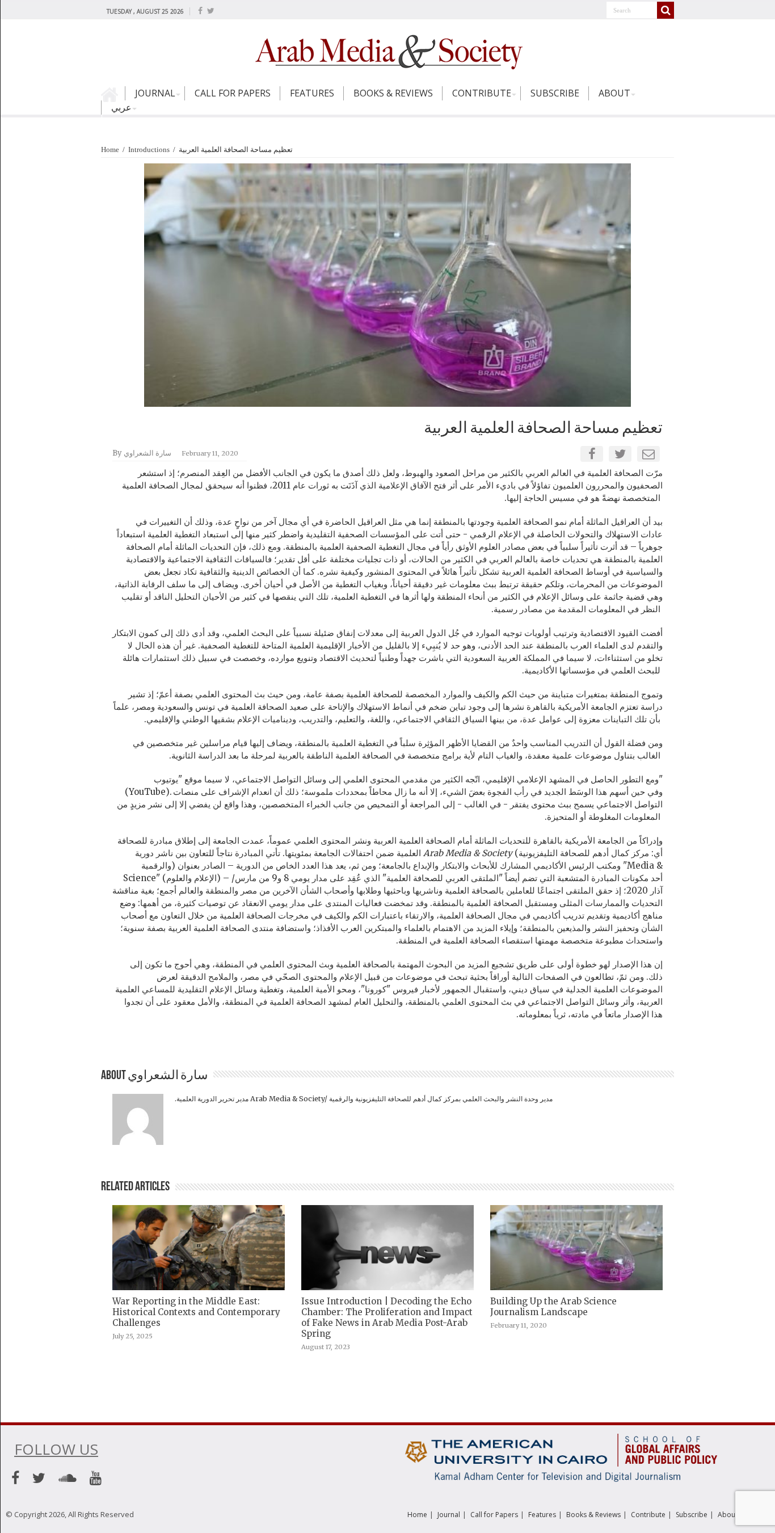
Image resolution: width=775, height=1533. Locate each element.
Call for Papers (233, 93)
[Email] (648, 454)
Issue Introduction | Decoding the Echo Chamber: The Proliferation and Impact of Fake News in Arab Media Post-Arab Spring (387, 1317)
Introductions (149, 149)
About (614, 93)
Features (312, 93)
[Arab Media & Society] (387, 50)
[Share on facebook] (592, 454)
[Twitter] (211, 11)
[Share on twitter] (620, 454)
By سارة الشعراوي (141, 453)
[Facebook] (200, 11)
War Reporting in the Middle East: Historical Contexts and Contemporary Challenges (196, 1312)
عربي (121, 107)
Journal (155, 93)
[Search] (665, 10)
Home (113, 98)
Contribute (481, 93)
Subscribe (554, 93)
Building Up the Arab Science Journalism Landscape (553, 1306)
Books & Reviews (393, 93)
